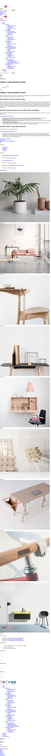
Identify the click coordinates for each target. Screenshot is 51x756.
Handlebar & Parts (11, 39)
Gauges (6, 58)
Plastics (8, 29)
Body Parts (7, 24)
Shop (3, 667)
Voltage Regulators (11, 51)
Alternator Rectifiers (11, 48)
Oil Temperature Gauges (12, 61)
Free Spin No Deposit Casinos (7, 160)
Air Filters (9, 53)
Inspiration (4, 150)
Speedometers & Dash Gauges (13, 62)
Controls (6, 35)
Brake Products (8, 30)
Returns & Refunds (6, 677)
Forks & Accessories (11, 66)
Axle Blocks (9, 26)
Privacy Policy (5, 676)
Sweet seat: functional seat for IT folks (16, 638)
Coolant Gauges (10, 59)
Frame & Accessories (11, 25)
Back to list (2, 140)
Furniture (4, 149)
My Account (4, 674)
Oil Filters (9, 56)
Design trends (5, 148)
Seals (8, 44)
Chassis (8, 65)
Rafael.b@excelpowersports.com (10, 3)
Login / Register (5, 736)
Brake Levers (10, 33)
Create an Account (3, 748)
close (1, 142)
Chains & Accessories (11, 43)
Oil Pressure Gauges (11, 60)
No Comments (13, 157)
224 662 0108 (6, 1)
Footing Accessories (11, 28)
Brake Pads (9, 34)
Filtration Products (8, 52)
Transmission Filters (11, 57)
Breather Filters (10, 54)
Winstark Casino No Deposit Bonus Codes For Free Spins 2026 (13, 165)
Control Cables (10, 36)
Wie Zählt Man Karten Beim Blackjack (7, 131)
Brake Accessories (11, 31)
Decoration (4, 147)
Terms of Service (5, 678)
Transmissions (10, 45)
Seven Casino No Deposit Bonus (6, 116)
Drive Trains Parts (8, 41)
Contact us (4, 669)
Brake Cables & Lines (11, 32)
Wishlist (4, 675)
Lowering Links (10, 68)
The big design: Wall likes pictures (15, 639)
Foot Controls (10, 38)
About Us (4, 668)
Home (1, 77)
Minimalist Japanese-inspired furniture (16, 640)
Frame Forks (9, 67)
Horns (8, 50)
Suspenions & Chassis (9, 63)
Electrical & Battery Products (10, 47)
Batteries (9, 49)
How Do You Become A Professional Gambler (10, 155)
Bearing (9, 42)
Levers (8, 40)
